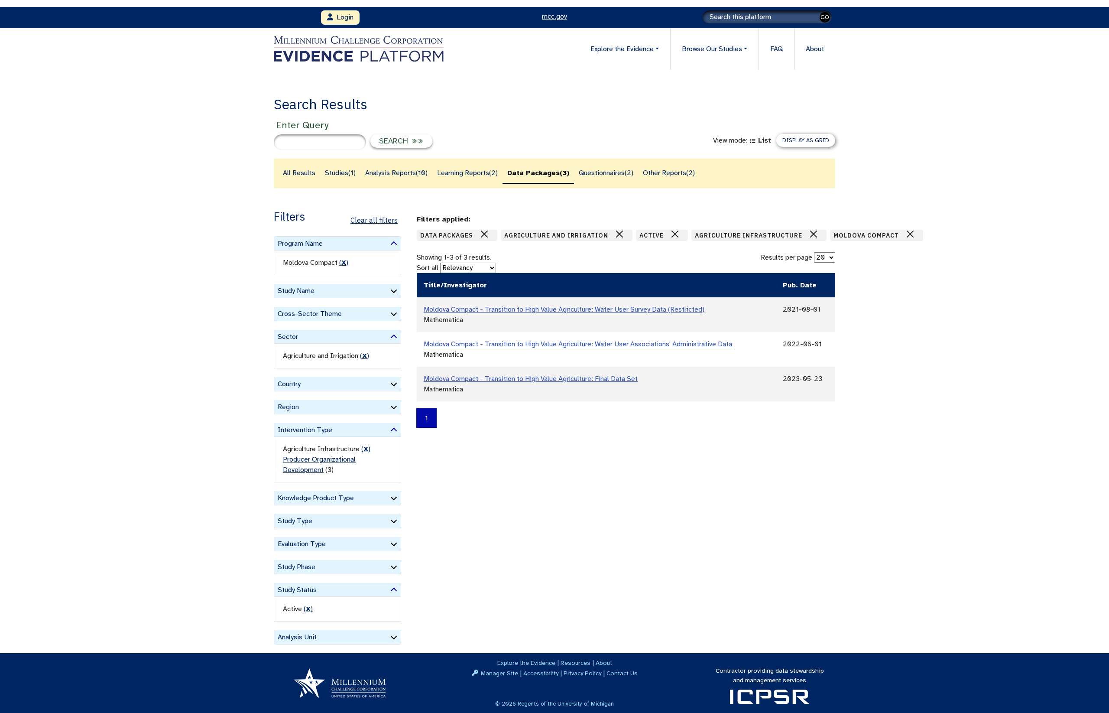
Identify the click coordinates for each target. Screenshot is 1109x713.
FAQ (776, 49)
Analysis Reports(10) (396, 173)
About (815, 49)
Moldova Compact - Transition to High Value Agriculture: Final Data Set (531, 378)
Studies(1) (340, 173)
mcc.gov (554, 16)
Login (343, 17)
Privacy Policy (582, 673)
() (343, 262)
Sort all (427, 268)
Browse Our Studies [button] (712, 49)
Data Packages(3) (538, 173)
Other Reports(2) (669, 173)
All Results (299, 173)
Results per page (786, 257)
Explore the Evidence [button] (622, 49)
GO (824, 17)
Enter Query (302, 125)
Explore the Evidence (526, 663)
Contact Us (622, 673)
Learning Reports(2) (467, 173)
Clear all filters (374, 220)
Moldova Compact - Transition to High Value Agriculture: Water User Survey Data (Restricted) (564, 309)
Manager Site (499, 673)
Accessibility (540, 673)
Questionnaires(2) (606, 173)
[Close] (484, 234)
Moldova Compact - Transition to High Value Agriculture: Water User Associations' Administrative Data (578, 344)
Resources (575, 663)
